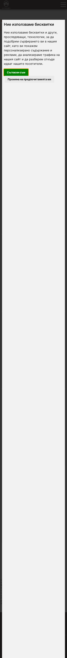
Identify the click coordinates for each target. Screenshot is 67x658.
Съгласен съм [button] (16, 72)
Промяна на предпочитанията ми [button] (29, 79)
